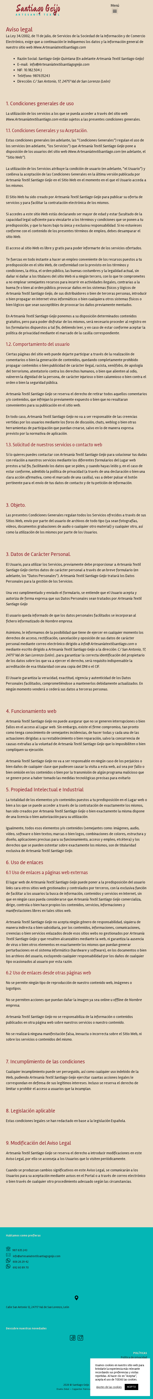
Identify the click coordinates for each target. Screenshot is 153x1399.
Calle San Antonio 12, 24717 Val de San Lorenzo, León (37, 1307)
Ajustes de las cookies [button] (109, 1387)
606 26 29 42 (20, 1261)
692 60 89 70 (21, 1267)
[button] (115, 11)
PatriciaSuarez (90, 1389)
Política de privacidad (134, 1357)
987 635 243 (19, 1250)
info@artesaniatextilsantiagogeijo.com (35, 1256)
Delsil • (68, 1389)
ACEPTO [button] (131, 1386)
